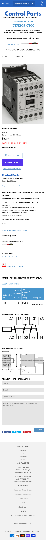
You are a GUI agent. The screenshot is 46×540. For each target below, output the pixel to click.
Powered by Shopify (31, 531)
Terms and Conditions (22, 523)
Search (23, 450)
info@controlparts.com (23, 481)
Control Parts (16, 531)
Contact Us (23, 456)
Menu (7, 4)
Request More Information (12, 186)
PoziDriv (23, 459)
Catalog (23, 453)
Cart (42, 5)
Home (4, 56)
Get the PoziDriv (14, 44)
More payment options (12, 169)
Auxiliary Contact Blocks (11, 257)
